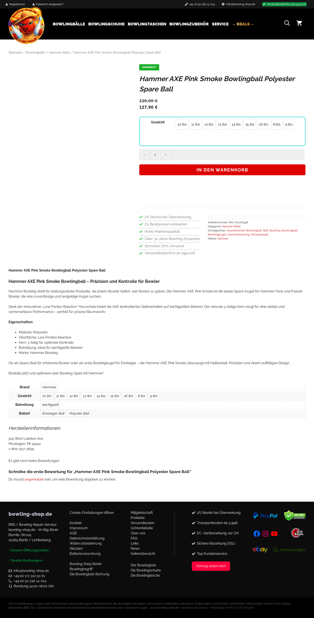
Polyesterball (259, 234)
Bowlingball (290, 230)
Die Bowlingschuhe (146, 570)
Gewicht (158, 122)
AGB (73, 533)
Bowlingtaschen (147, 24)
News (135, 548)
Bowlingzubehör (189, 24)
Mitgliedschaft (142, 513)
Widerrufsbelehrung (86, 543)
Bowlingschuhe (106, 24)
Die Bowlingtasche (145, 575)
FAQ (134, 538)
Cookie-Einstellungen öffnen (92, 513)
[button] (287, 24)
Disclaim (76, 548)
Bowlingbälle (69, 24)
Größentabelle (142, 528)
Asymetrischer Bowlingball (244, 230)
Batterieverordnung (85, 554)
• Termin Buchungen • (26, 560)
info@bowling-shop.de (240, 4)
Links (135, 543)
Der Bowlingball (143, 565)
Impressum (79, 528)
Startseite (15, 52)
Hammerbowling (238, 234)
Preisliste (138, 518)
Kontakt (76, 523)
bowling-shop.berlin (195, 607)
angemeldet (34, 479)
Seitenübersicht (143, 554)
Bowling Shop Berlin (85, 564)
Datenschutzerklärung (87, 538)
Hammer (223, 238)
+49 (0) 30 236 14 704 (202, 4)
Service (220, 24)
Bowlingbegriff (81, 569)
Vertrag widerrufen (211, 566)
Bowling (275, 230)
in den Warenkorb (222, 169)
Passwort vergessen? (49, 4)
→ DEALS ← (243, 24)
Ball (265, 230)
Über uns (138, 533)
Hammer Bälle (59, 52)
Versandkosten (142, 523)
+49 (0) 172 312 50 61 (29, 576)
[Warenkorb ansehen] (299, 23)
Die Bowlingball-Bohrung (89, 574)
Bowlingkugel (217, 234)
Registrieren (17, 4)
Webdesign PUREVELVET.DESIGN (232, 607)
